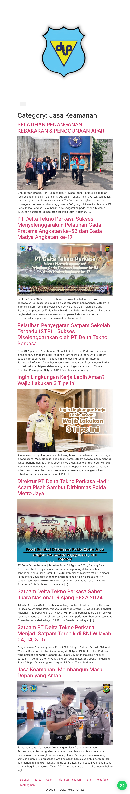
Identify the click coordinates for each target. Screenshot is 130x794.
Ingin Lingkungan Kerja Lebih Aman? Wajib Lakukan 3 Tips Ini (61, 380)
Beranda (25, 779)
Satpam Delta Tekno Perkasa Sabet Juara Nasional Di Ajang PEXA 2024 (60, 594)
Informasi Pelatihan (69, 779)
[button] (122, 785)
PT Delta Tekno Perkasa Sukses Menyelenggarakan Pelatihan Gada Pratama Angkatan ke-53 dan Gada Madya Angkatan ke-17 (59, 228)
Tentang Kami (28, 785)
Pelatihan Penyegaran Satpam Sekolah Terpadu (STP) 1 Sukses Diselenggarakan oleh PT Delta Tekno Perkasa (63, 334)
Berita (37, 779)
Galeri (49, 779)
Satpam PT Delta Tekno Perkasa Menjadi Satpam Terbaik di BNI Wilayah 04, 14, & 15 (64, 633)
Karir (88, 779)
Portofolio (102, 779)
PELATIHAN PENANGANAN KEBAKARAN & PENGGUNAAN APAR (60, 127)
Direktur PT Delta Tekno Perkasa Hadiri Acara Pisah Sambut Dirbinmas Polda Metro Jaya (64, 487)
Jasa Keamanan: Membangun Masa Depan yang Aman (59, 672)
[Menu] (23, 104)
